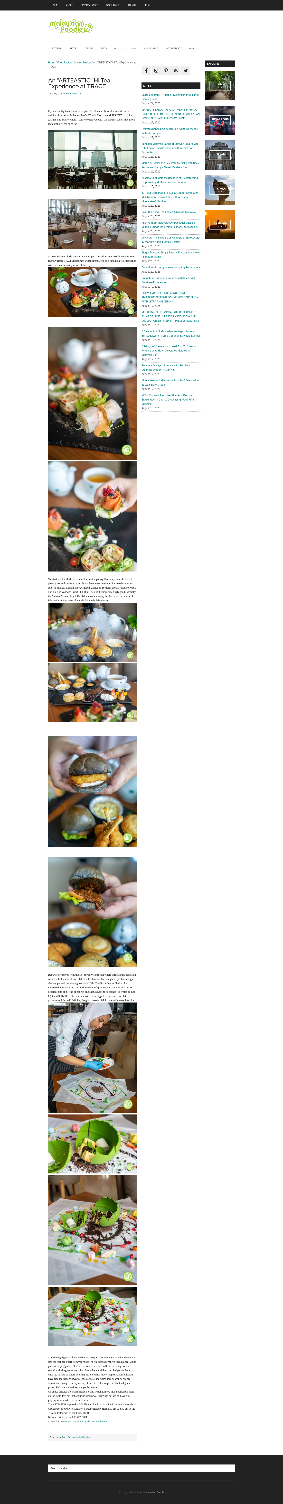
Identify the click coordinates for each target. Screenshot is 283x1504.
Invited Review (82, 62)
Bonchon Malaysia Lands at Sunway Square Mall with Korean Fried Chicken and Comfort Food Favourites (170, 148)
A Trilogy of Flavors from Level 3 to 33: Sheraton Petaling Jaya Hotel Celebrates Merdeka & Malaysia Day (169, 350)
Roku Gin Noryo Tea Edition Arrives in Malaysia (169, 212)
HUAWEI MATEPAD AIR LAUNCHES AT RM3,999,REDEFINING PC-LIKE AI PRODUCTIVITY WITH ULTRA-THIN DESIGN (170, 297)
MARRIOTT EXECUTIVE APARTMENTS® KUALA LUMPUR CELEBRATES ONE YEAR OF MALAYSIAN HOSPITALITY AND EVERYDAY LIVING (171, 114)
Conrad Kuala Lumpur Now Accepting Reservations (171, 267)
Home (51, 62)
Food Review (64, 62)
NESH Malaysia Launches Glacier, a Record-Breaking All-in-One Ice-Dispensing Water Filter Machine (168, 399)
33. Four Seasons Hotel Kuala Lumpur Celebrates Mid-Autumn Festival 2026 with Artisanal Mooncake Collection (170, 197)
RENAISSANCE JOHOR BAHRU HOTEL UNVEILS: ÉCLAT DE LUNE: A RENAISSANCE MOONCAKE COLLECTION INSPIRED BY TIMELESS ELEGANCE (170, 316)
